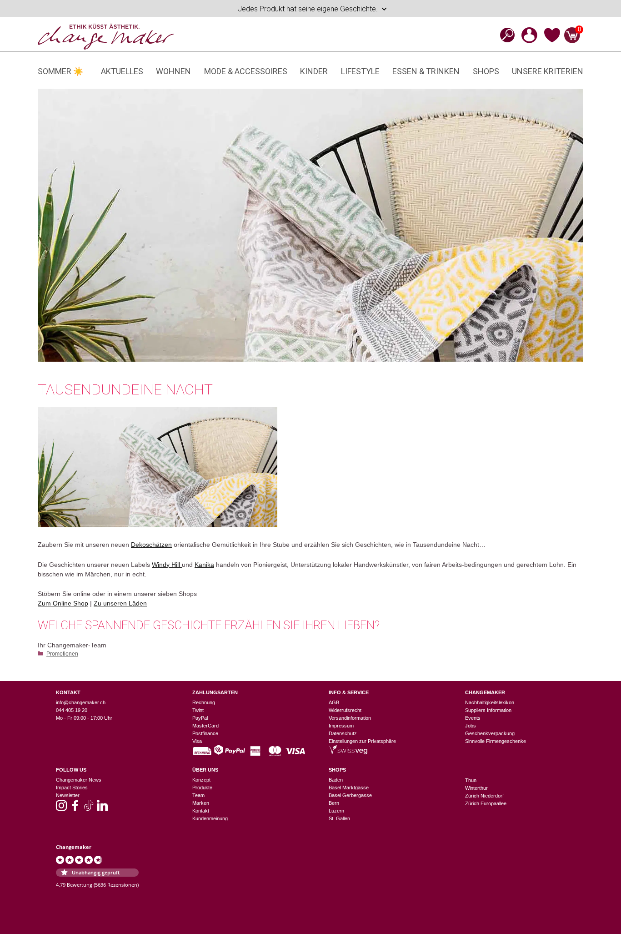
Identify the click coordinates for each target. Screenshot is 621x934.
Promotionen (62, 654)
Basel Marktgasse (349, 787)
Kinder (314, 71)
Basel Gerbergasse (350, 795)
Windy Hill (167, 564)
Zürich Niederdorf (484, 795)
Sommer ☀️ (60, 71)
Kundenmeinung (210, 818)
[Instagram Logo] (61, 808)
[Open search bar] (504, 34)
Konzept (201, 780)
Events (473, 718)
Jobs (470, 725)
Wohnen (173, 71)
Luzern (336, 810)
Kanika (204, 564)
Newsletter (68, 795)
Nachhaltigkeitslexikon (489, 702)
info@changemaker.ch (80, 702)
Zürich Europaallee (485, 803)
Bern (334, 803)
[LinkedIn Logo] (102, 808)
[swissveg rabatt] (348, 752)
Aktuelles (122, 71)
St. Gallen (339, 818)
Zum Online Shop (63, 603)
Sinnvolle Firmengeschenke (495, 741)
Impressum (341, 725)
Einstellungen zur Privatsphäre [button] (362, 741)
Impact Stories (72, 787)
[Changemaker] (106, 36)
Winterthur (476, 788)
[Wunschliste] (552, 41)
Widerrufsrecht (345, 710)
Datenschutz (343, 733)
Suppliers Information (488, 710)
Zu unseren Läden (120, 603)
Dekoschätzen (151, 544)
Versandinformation (350, 718)
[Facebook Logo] (75, 808)
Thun (470, 780)
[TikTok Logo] (88, 808)
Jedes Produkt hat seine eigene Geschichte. (308, 9)
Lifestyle (360, 71)
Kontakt (200, 810)
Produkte (202, 787)
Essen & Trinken (426, 71)
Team (198, 795)
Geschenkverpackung (490, 733)
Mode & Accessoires (245, 71)
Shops (486, 71)
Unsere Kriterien (547, 71)
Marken (200, 803)
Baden (336, 780)
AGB (334, 702)
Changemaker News (78, 780)
